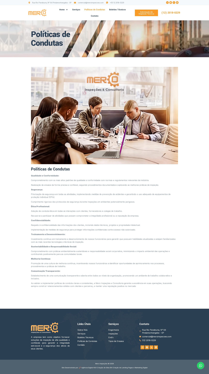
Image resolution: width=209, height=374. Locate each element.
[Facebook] (170, 2)
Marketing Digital (141, 368)
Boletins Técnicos (117, 9)
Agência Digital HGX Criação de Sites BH (96, 368)
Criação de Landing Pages (123, 368)
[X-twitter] (174, 2)
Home (62, 9)
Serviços (76, 9)
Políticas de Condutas (94, 9)
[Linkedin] (177, 2)
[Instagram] (167, 2)
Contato (94, 16)
